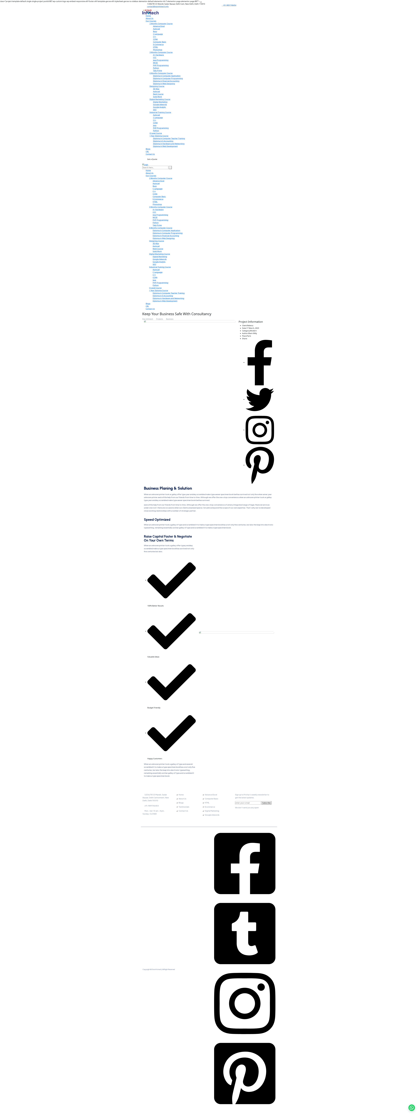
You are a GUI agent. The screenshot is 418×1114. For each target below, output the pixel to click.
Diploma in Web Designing (164, 83)
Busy (155, 31)
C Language (158, 34)
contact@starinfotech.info (158, 6)
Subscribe (266, 803)
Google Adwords (160, 104)
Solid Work (157, 96)
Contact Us (150, 154)
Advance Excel (159, 26)
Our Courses (151, 21)
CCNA (155, 39)
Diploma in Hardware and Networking (169, 143)
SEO (154, 110)
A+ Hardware (158, 55)
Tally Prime (157, 70)
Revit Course (158, 94)
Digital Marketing (160, 102)
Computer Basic (159, 42)
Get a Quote (152, 159)
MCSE (155, 63)
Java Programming (160, 60)
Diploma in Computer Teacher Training (169, 138)
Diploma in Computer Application (166, 76)
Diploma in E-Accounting (163, 141)
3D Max (156, 89)
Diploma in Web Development (165, 146)
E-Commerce (158, 44)
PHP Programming (161, 65)
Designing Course (157, 86)
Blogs (148, 149)
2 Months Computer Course (161, 23)
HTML (155, 47)
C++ (154, 36)
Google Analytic (159, 107)
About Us (149, 18)
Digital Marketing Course (160, 99)
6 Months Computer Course (161, 73)
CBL (147, 151)
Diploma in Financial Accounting (166, 81)
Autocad (156, 29)
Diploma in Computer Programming (168, 78)
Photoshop (157, 50)
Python (156, 68)
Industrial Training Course (160, 112)
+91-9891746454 (229, 5)
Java (154, 125)
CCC (154, 57)
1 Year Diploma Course (159, 136)
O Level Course (156, 133)
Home (148, 16)
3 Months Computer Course (161, 52)
